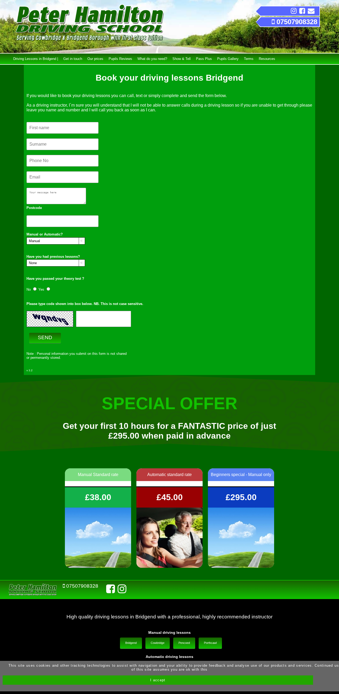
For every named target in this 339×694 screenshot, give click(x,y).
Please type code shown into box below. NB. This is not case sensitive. (84, 304)
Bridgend (131, 642)
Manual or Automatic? (44, 234)
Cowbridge (157, 642)
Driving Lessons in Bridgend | (35, 59)
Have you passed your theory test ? (55, 279)
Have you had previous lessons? (53, 257)
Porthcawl (210, 642)
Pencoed (184, 642)
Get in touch (72, 59)
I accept (157, 680)
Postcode (34, 208)
